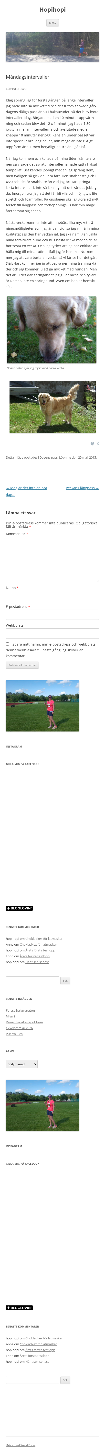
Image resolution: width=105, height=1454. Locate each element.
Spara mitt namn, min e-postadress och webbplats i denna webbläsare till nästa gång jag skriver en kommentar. (51, 650)
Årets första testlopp (40, 950)
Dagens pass (49, 457)
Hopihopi (52, 9)
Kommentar (17, 533)
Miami (10, 1016)
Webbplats (14, 625)
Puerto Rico (14, 1034)
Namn (12, 587)
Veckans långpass (82, 488)
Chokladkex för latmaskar (44, 938)
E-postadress (18, 606)
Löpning (65, 457)
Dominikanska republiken (24, 1022)
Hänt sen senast (37, 962)
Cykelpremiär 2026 (19, 1028)
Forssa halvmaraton (20, 1010)
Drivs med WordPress (20, 1445)
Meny (52, 23)
